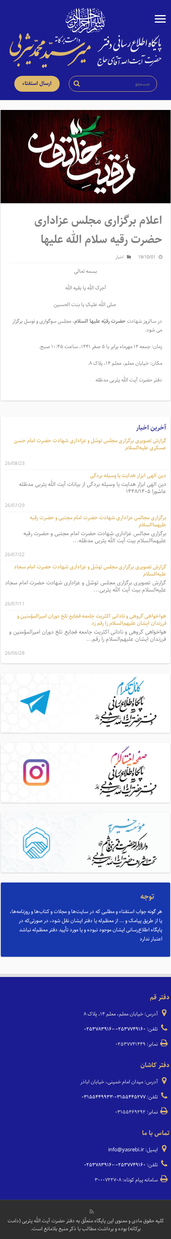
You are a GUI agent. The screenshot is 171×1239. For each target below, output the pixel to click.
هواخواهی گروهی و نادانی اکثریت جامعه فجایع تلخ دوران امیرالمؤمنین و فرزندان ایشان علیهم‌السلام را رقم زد (91, 620)
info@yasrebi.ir (126, 1149)
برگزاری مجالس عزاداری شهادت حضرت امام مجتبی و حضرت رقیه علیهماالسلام (98, 521)
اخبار (119, 257)
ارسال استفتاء (37, 83)
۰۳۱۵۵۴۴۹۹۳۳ (97, 1097)
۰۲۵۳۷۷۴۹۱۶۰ (131, 1029)
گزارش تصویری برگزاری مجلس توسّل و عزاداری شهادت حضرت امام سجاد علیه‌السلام (90, 571)
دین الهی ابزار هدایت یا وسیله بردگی (128, 475)
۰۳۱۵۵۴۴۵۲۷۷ (130, 1097)
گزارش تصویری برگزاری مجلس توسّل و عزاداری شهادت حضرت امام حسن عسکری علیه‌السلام (90, 444)
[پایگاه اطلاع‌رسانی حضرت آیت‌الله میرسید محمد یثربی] (85, 50)
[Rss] (92, 1211)
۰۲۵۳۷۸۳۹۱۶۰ (99, 1029)
